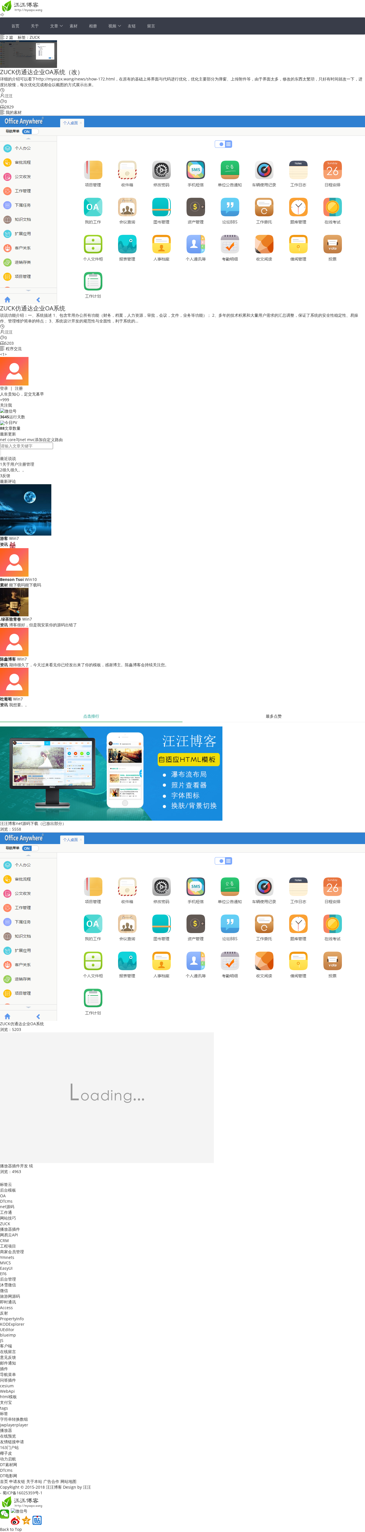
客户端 (6, 1346)
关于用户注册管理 (18, 464)
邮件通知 (8, 1363)
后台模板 (8, 1190)
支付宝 (6, 1402)
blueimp (8, 1335)
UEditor (7, 1329)
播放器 (6, 1430)
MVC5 (5, 1262)
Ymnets (7, 1257)
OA (3, 1195)
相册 (93, 26)
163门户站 (9, 1447)
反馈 (6, 475)
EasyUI (6, 1268)
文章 (54, 26)
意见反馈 (8, 1357)
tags (4, 1408)
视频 (112, 26)
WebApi (7, 1391)
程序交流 (14, 348)
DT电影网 (8, 1475)
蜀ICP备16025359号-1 (22, 1492)
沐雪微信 (8, 1284)
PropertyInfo (12, 1318)
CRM (4, 1240)
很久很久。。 (14, 470)
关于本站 (34, 1481)
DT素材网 (8, 1464)
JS (1, 1340)
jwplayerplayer (14, 1425)
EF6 (3, 1273)
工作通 (6, 1212)
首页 (15, 26)
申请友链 (17, 1481)
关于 (35, 26)
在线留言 (8, 1351)
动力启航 (8, 1459)
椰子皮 (6, 1453)
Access (6, 1307)
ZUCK (5, 1223)
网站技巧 (8, 1218)
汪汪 (9, 95)
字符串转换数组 (14, 1419)
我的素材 (14, 112)
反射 (4, 1313)
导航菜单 (8, 1374)
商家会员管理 (12, 1251)
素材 (74, 26)
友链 (132, 26)
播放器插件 (10, 1229)
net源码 (7, 1206)
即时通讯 (8, 1302)
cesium (7, 1385)
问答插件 (8, 1380)
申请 (20, 1441)
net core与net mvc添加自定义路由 (31, 439)
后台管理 (8, 1279)
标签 (4, 1413)
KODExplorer (12, 1324)
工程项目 (8, 1246)
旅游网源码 (10, 1296)
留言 (151, 26)
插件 (4, 1368)
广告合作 (51, 1481)
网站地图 (68, 1481)
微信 (4, 1290)
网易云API (9, 1235)
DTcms (6, 1201)
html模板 (8, 1396)
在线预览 (8, 1436)
